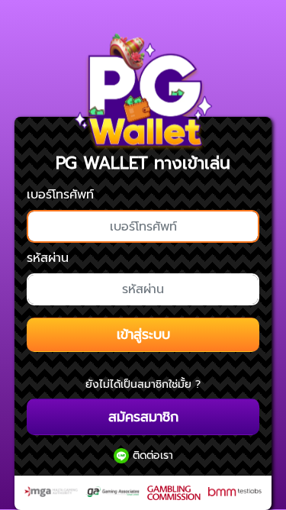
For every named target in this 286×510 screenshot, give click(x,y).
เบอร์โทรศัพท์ (60, 195)
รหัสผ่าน (48, 258)
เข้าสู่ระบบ (143, 334)
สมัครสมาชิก (143, 417)
